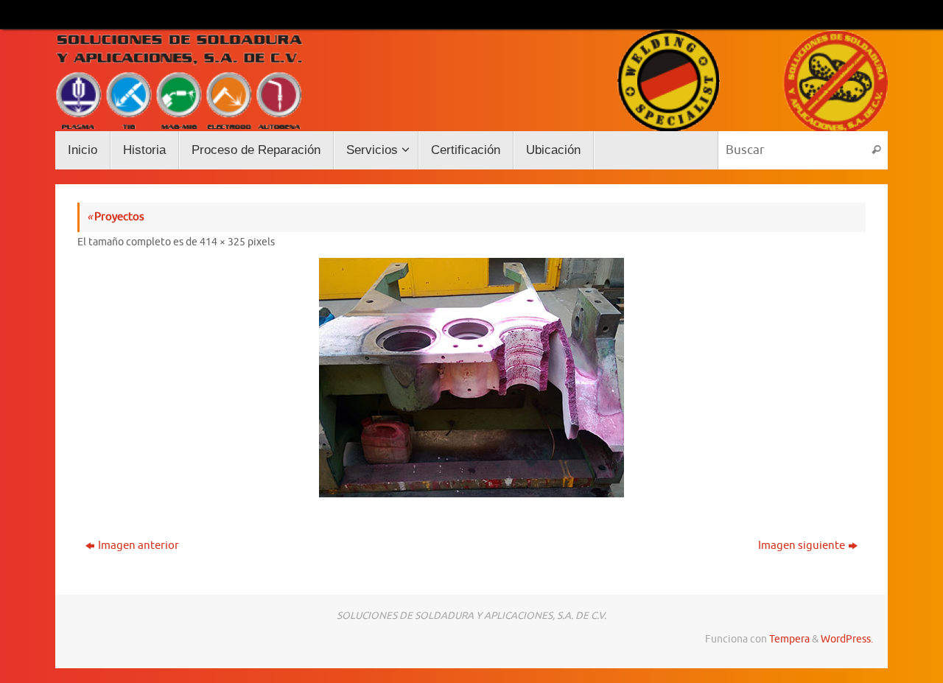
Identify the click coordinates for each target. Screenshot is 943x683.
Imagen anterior (138, 546)
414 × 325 (222, 242)
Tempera (789, 639)
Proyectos (115, 217)
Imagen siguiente (801, 546)
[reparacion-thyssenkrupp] (471, 377)
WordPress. (847, 639)
